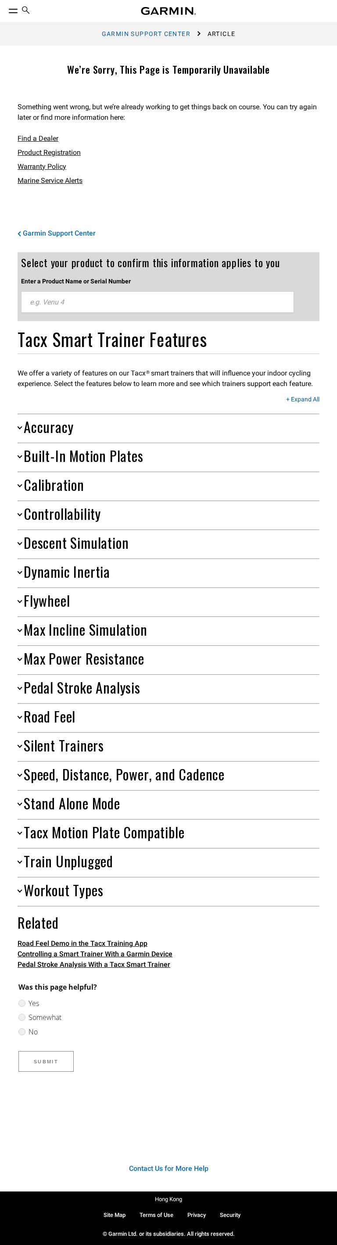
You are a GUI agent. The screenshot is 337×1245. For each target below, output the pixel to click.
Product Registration (49, 152)
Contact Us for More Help (168, 1168)
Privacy (196, 1215)
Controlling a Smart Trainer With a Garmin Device (95, 954)
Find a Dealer (38, 138)
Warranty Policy (42, 166)
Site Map (114, 1215)
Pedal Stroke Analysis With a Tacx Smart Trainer (94, 964)
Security (230, 1215)
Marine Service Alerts (50, 180)
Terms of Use (156, 1215)
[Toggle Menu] (5, 9)
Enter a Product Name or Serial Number (76, 281)
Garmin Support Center (146, 33)
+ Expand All (302, 399)
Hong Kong (168, 1199)
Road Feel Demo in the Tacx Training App (82, 943)
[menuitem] (25, 11)
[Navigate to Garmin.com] (168, 11)
